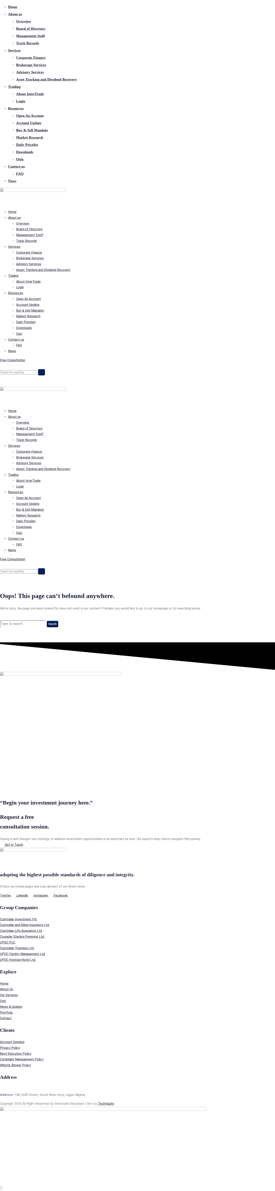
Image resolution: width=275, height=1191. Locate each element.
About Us (6, 989)
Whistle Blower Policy (15, 1065)
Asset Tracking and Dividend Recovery (46, 79)
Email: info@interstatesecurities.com (26, 1089)
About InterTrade (30, 94)
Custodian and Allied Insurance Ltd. (25, 925)
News (12, 181)
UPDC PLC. (8, 942)
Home (12, 7)
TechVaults (106, 1104)
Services (14, 50)
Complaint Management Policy (21, 1059)
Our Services (9, 995)
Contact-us (16, 166)
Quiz (20, 159)
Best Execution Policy (15, 1054)
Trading (14, 87)
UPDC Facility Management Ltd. (22, 954)
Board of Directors (30, 29)
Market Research (29, 137)
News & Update (11, 1007)
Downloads (24, 152)
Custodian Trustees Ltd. (17, 948)
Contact (6, 1018)
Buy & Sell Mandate (32, 130)
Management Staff (30, 36)
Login (20, 101)
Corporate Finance (30, 58)
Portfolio (6, 1012)
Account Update (28, 123)
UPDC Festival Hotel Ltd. (18, 960)
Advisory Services (30, 72)
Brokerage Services (31, 65)
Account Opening (12, 1042)
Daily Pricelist (27, 145)
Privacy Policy (10, 1048)
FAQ (20, 174)
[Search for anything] (41, 372)
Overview (23, 21)
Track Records (27, 43)
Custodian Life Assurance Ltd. (21, 931)
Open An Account (30, 116)
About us (15, 14)
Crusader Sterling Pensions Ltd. (22, 937)
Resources (16, 108)
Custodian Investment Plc (18, 919)
